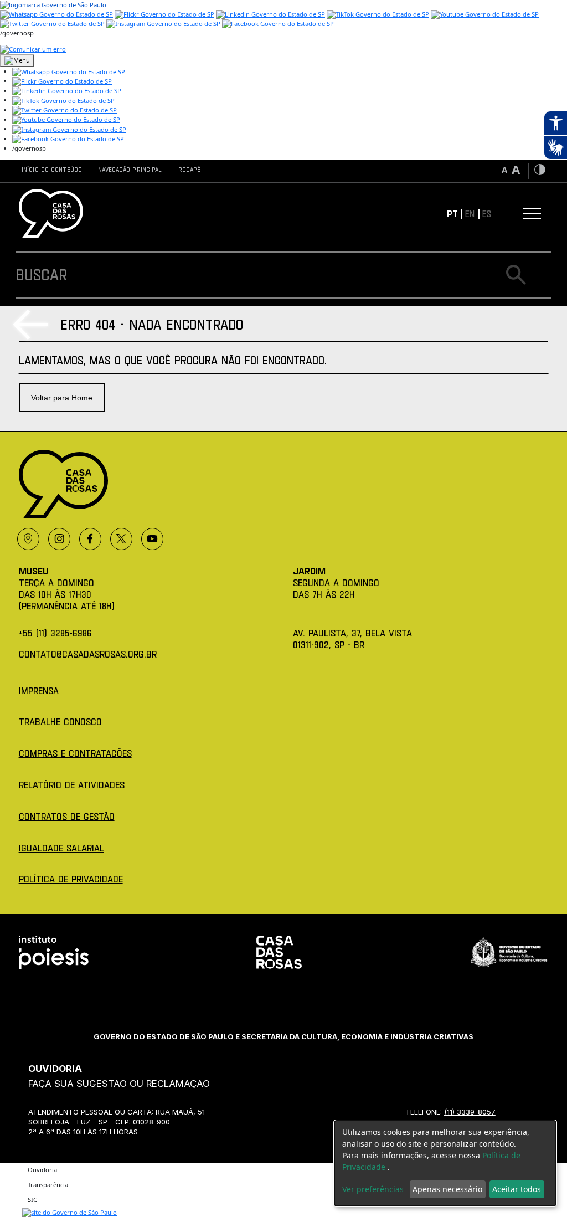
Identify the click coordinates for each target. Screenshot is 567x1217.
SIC (32, 1199)
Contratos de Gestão (67, 816)
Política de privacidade (71, 879)
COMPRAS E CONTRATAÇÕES (75, 753)
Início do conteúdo (52, 169)
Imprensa (39, 690)
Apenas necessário (447, 1189)
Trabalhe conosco (60, 721)
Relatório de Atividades (72, 784)
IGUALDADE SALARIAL (61, 848)
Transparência (48, 1184)
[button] (68, 71)
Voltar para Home (61, 397)
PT (452, 213)
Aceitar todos (516, 1189)
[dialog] (445, 1163)
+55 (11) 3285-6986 (55, 633)
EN (470, 213)
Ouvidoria (42, 1169)
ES (486, 213)
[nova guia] (33, 48)
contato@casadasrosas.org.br (88, 654)
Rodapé (189, 169)
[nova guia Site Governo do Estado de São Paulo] (53, 4)
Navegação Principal (130, 169)
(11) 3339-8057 (470, 1111)
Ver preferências (373, 1189)
